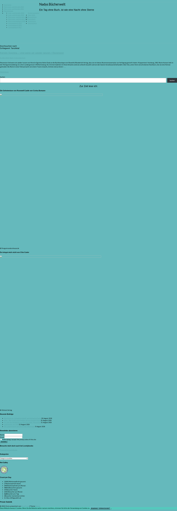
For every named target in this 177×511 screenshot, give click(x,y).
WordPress (25, 506)
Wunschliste (32, 17)
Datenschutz (32, 23)
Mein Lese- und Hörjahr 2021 (18, 19)
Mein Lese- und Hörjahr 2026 (14, 7)
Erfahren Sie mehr (104, 508)
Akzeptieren (94, 508)
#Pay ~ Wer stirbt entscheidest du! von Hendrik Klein (22, 420)
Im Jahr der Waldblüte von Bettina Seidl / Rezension (22, 422)
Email (2, 437)
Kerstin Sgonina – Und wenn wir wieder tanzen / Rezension (32, 52)
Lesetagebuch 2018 (15, 25)
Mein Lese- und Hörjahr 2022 (18, 17)
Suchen (2, 77)
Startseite (7, 5)
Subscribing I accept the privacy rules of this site (19, 439)
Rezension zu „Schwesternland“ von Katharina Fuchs (22, 418)
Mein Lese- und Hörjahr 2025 (14, 9)
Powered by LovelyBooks (8, 450)
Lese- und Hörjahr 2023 (16, 15)
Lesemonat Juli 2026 (11, 424)
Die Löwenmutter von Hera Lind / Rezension (19, 426)
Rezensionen (8, 11)
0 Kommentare (19, 58)
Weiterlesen (4, 72)
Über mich (31, 15)
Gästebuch (31, 19)
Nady (12, 58)
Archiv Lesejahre (33, 13)
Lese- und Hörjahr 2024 (16, 13)
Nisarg (38, 506)
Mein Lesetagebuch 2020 (16, 21)
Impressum (32, 21)
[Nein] (110, 508)
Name (2, 435)
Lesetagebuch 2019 (15, 23)
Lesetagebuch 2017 (15, 27)
